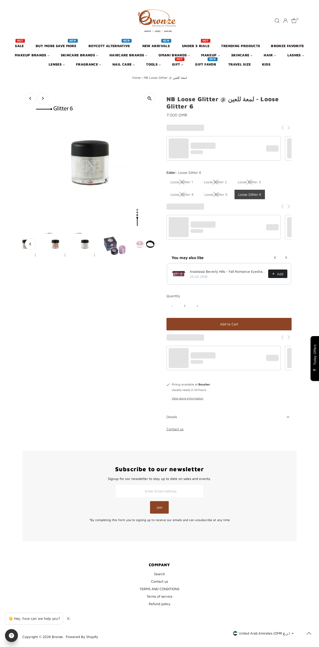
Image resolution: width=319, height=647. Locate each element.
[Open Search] (277, 20)
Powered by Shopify (82, 637)
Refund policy (159, 604)
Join (159, 507)
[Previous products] (275, 257)
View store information (187, 398)
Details (171, 417)
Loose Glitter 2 (217, 183)
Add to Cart (229, 324)
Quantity (173, 296)
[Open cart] (294, 20)
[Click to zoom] (149, 98)
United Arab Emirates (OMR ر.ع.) (264, 633)
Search (159, 574)
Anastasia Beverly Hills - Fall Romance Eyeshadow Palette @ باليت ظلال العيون (227, 271)
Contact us (174, 429)
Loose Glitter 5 (217, 195)
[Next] (42, 98)
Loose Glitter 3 (251, 183)
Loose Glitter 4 (183, 195)
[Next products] (286, 257)
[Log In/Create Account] (285, 20)
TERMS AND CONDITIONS (159, 589)
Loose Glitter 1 (183, 183)
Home (136, 78)
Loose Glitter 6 (249, 194)
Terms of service (159, 596)
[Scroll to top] (309, 633)
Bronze (57, 637)
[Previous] (30, 98)
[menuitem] (19, 45)
